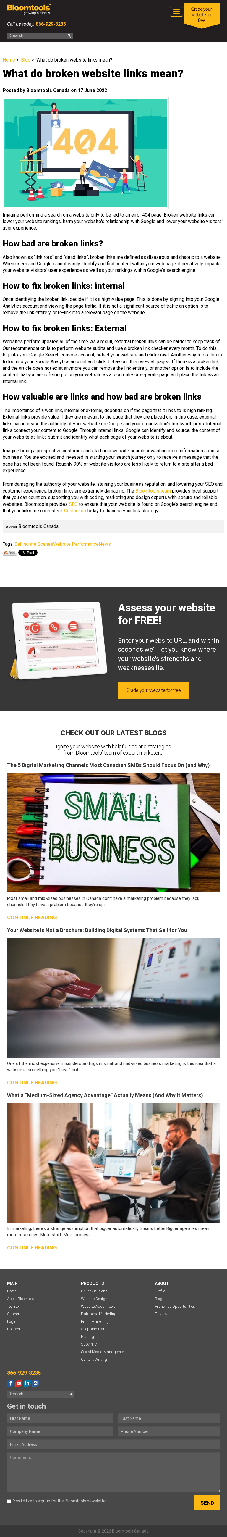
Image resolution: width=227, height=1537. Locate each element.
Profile (160, 1291)
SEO (73, 504)
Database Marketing (98, 1314)
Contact (13, 1329)
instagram (35, 1383)
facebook (10, 1383)
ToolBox (13, 1306)
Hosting (87, 1336)
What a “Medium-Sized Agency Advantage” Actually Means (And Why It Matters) (105, 1095)
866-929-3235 (50, 24)
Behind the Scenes (33, 544)
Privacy (161, 1314)
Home (9, 60)
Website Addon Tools (98, 1306)
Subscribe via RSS (10, 553)
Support (14, 1314)
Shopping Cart (93, 1329)
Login (11, 1321)
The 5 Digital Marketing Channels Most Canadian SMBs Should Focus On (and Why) (108, 765)
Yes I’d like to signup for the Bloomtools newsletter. (60, 1501)
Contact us (75, 511)
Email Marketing (95, 1321)
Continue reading (32, 917)
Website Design (94, 1299)
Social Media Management (103, 1351)
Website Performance (76, 544)
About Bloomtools (21, 1299)
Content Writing (94, 1359)
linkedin (27, 1383)
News (105, 544)
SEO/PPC (89, 1344)
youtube (18, 1383)
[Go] (69, 36)
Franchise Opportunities (175, 1306)
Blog (25, 60)
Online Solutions (94, 1291)
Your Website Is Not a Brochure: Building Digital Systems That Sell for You (97, 930)
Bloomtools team (153, 491)
